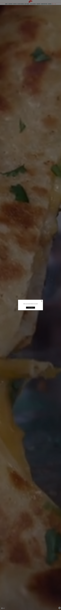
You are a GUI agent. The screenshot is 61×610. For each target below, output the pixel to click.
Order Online (30, 307)
